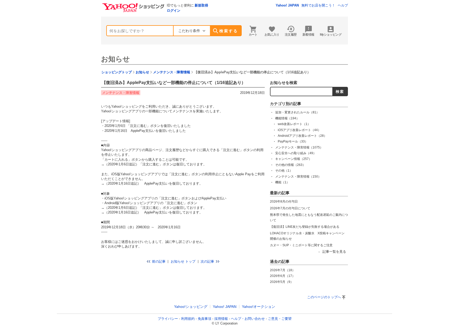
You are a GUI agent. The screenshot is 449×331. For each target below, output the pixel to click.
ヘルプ (343, 5)
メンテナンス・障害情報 (171, 72)
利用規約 (188, 319)
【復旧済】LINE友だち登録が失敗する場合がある (304, 227)
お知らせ (115, 59)
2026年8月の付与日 (284, 201)
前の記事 (159, 261)
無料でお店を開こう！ (318, 5)
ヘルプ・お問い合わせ (248, 319)
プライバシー (168, 319)
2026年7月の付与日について (290, 208)
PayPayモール (293, 141)
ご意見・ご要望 (280, 319)
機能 (282, 182)
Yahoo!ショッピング (190, 306)
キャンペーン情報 (293, 159)
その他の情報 (290, 165)
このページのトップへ (324, 297)
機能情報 (287, 118)
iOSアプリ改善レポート (299, 130)
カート (253, 34)
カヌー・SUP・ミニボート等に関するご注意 (301, 245)
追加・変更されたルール (297, 112)
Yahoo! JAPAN (287, 5)
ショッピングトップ (116, 72)
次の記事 (207, 261)
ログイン (173, 10)
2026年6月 (282, 276)
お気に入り (272, 34)
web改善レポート (294, 124)
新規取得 (201, 5)
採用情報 (221, 319)
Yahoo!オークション (258, 306)
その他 (284, 170)
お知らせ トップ (183, 261)
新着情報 (308, 34)
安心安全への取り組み (295, 153)
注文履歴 (291, 34)
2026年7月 (282, 270)
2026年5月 (281, 282)
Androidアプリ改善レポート (302, 136)
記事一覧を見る (334, 252)
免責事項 (204, 319)
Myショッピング (330, 34)
